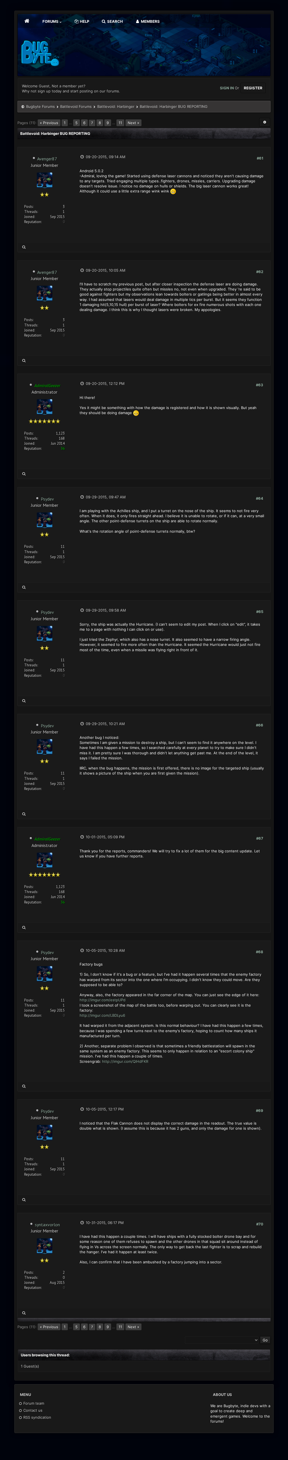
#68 (259, 952)
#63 (259, 385)
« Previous (49, 123)
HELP (84, 21)
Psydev (47, 499)
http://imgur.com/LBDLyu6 (102, 1015)
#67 (259, 838)
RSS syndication (36, 1417)
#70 (259, 1224)
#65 (259, 611)
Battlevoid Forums (76, 106)
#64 (259, 498)
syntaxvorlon (47, 1224)
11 (120, 123)
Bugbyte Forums (40, 106)
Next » (133, 123)
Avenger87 (47, 159)
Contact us (32, 1410)
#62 (259, 271)
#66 (259, 725)
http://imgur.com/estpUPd (102, 1000)
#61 (260, 158)
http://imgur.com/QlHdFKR (125, 1061)
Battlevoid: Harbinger (115, 106)
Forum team (33, 1403)
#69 (259, 1110)
